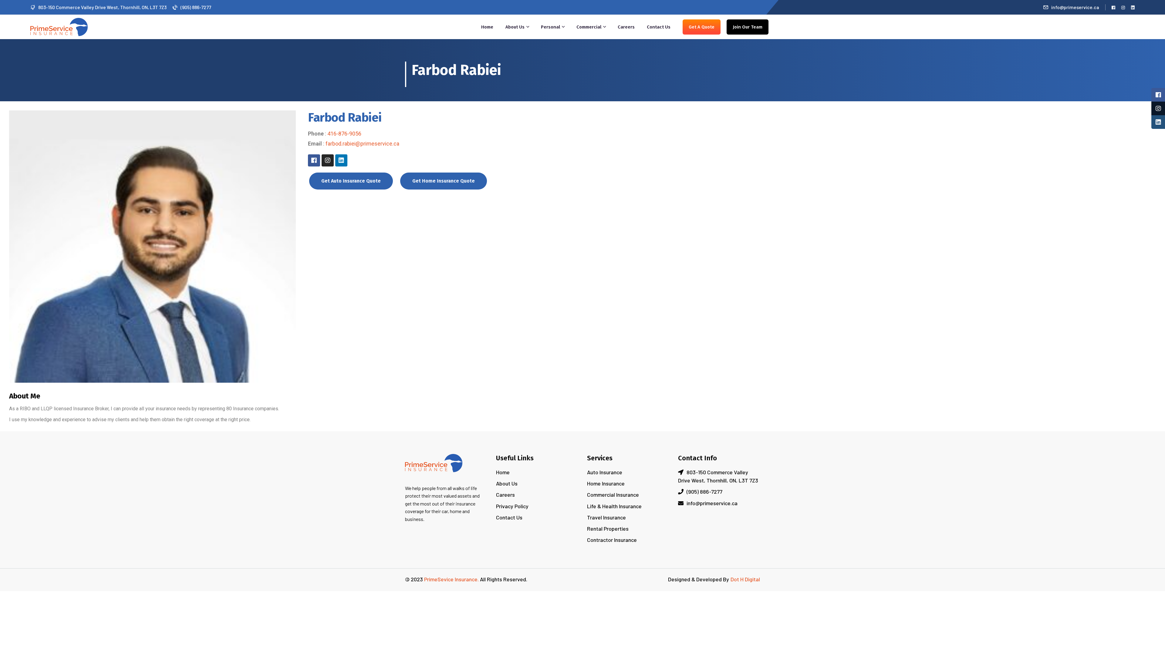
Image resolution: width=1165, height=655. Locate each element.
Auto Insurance (604, 472)
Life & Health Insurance (614, 506)
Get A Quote (701, 27)
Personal (550, 27)
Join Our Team (747, 27)
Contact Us (658, 27)
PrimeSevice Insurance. (451, 579)
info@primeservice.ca (1075, 7)
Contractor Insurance (612, 539)
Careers (626, 27)
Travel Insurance (606, 517)
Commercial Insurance (613, 494)
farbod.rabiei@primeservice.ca (362, 143)
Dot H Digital (745, 579)
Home (487, 27)
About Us (515, 27)
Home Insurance (606, 483)
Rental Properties (608, 528)
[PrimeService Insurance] (59, 26)
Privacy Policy (512, 506)
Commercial (588, 27)
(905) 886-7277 (196, 7)
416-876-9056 (344, 133)
